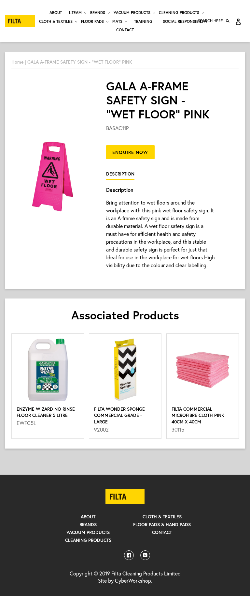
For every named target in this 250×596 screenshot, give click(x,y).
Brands (88, 524)
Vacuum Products (88, 532)
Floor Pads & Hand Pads (162, 524)
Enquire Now (130, 152)
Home (17, 62)
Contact (162, 532)
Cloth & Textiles (162, 516)
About (88, 516)
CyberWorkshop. (133, 580)
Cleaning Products (88, 540)
